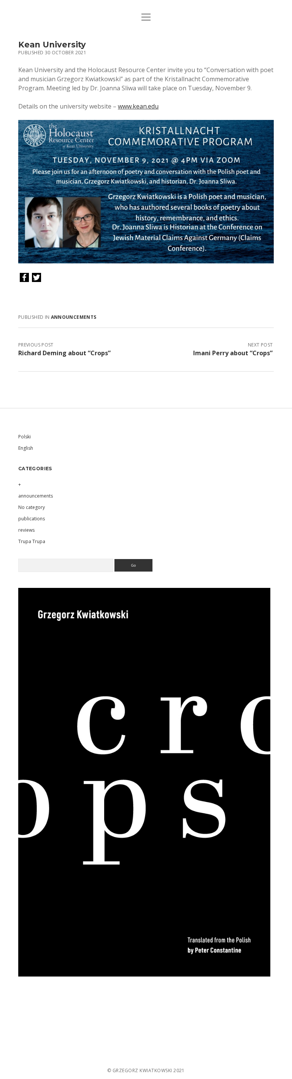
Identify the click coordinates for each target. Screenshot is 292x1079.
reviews (26, 530)
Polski (24, 436)
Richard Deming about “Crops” (64, 353)
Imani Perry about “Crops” (233, 353)
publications (31, 518)
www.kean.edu (138, 106)
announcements (74, 317)
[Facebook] (24, 278)
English (25, 448)
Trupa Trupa (31, 541)
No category (31, 507)
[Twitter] (36, 278)
